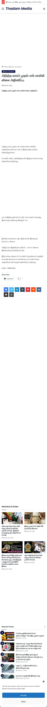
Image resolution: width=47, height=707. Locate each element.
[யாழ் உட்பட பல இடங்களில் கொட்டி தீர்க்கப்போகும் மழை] (8, 668)
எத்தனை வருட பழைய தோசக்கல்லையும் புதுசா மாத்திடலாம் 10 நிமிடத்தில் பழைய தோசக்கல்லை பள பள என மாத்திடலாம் (29, 645)
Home (5, 67)
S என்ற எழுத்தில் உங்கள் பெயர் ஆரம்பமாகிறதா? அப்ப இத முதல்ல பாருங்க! (30, 634)
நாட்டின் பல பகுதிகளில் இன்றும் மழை (28, 676)
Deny (23, 701)
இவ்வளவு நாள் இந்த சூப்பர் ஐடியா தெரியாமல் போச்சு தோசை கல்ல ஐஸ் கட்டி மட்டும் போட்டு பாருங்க (29, 657)
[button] (43, 681)
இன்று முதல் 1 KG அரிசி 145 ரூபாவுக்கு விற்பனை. (33, 527)
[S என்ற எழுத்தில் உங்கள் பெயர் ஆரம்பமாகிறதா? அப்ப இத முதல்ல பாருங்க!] (8, 636)
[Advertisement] (23, 38)
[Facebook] (6, 289)
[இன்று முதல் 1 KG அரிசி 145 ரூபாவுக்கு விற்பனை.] (34, 518)
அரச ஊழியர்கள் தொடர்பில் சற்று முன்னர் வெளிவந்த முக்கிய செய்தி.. (33, 557)
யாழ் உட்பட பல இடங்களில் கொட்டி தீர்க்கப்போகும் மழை (26, 666)
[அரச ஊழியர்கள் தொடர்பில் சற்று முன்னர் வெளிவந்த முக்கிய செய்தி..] (34, 547)
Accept (24, 695)
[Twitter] (11, 289)
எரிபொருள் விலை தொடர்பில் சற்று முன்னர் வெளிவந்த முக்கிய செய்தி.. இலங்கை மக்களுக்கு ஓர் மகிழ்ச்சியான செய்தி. (11, 530)
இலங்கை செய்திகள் (15, 67)
